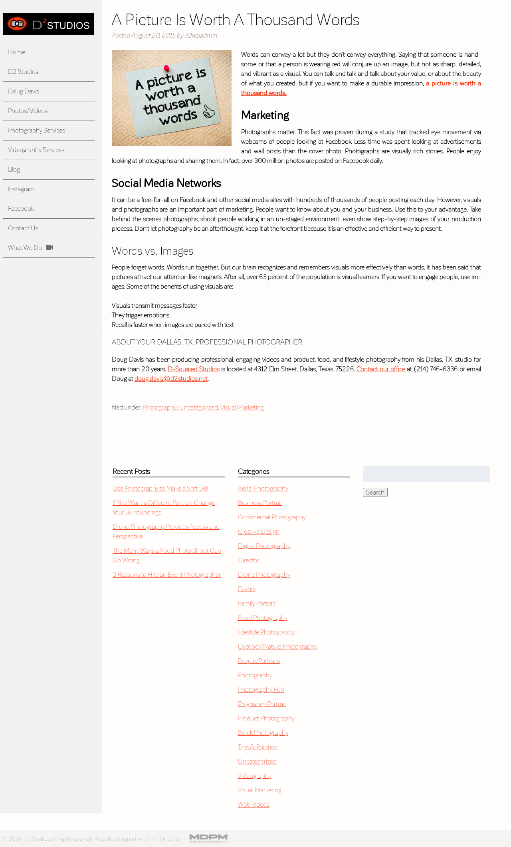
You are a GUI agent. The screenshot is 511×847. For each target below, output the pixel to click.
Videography (254, 775)
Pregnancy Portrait (262, 704)
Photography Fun (261, 689)
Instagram (21, 189)
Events (247, 589)
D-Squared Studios (194, 369)
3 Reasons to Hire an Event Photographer (167, 574)
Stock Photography (263, 732)
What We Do (25, 247)
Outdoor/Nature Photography (277, 646)
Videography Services (36, 149)
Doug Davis (23, 91)
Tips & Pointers (257, 747)
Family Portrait (256, 603)
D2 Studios (23, 71)
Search (375, 492)
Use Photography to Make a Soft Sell (160, 488)
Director (248, 560)
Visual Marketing (242, 407)
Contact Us (23, 228)
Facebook (21, 208)
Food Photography (262, 617)
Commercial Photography (272, 517)
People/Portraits (259, 660)
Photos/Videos (28, 110)
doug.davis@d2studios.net (171, 378)
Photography (160, 407)
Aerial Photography (263, 488)
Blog (14, 169)
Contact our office (381, 369)
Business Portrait (260, 502)
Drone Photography (264, 574)
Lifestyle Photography (266, 632)
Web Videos (253, 804)
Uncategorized (198, 407)
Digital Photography (264, 545)
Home (16, 52)
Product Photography (266, 718)
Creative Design (258, 531)
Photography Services (36, 130)
